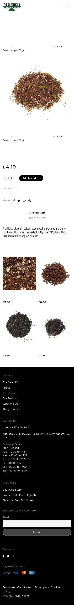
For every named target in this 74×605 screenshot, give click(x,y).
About (6, 387)
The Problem (10, 393)
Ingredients (37, 218)
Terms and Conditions (17, 587)
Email (6, 517)
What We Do (10, 403)
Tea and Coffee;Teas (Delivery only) (32, 46)
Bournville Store (12, 489)
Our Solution (10, 398)
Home (6, 46)
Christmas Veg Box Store (18, 500)
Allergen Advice (12, 409)
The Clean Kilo (11, 382)
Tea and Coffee (24, 188)
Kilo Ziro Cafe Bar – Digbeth (19, 495)
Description (37, 212)
